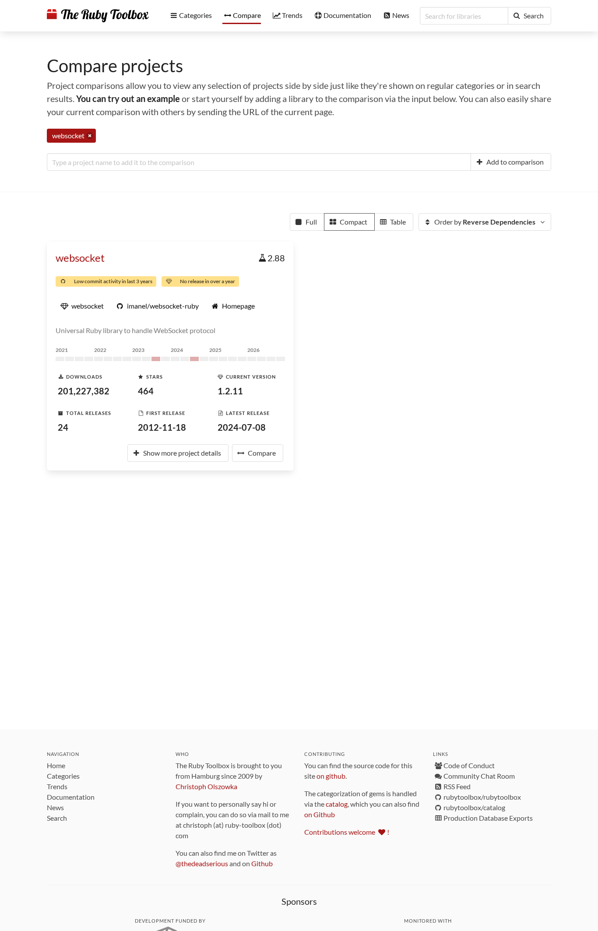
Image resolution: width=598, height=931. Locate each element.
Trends (57, 786)
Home (56, 765)
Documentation (71, 797)
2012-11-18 (162, 427)
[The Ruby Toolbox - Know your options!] (98, 16)
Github (262, 863)
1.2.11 (230, 391)
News (55, 807)
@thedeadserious (202, 863)
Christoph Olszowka (206, 786)
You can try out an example (128, 98)
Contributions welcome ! (346, 832)
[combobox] (259, 162)
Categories (63, 776)
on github (331, 776)
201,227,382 (83, 391)
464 (146, 391)
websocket (80, 257)
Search (57, 818)
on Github (319, 814)
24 (63, 427)
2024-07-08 (242, 427)
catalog (337, 804)
